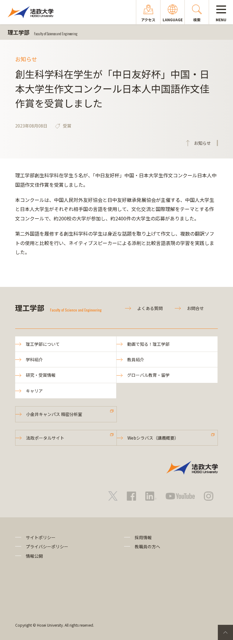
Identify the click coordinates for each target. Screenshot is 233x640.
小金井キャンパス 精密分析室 (54, 414)
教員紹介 (135, 359)
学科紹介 (34, 359)
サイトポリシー (41, 537)
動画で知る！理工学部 (148, 344)
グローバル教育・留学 (148, 375)
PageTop (225, 632)
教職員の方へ (147, 546)
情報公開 (34, 556)
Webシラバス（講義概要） (153, 438)
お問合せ (195, 308)
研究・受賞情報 (41, 375)
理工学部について (43, 344)
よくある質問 (150, 308)
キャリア (34, 391)
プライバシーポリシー (47, 546)
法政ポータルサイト (45, 438)
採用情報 (143, 537)
